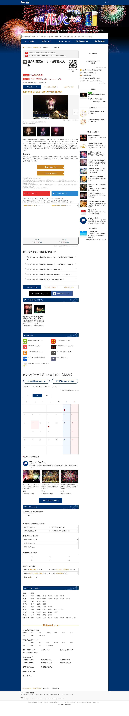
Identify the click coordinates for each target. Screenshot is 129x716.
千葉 (52, 37)
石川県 (32, 604)
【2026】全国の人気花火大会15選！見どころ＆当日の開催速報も (47, 55)
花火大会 (31, 87)
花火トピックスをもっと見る (51, 500)
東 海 (25, 607)
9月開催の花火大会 (46, 662)
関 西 (25, 609)
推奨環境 (46, 702)
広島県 (32, 612)
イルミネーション (69, 694)
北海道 (33, 37)
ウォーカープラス (24, 694)
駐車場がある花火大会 (30, 531)
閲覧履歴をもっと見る (99, 101)
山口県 (44, 612)
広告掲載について (76, 702)
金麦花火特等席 (100, 41)
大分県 (56, 617)
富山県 (38, 604)
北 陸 (25, 604)
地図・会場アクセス (51, 167)
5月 (32, 556)
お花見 (37, 694)
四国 (83, 37)
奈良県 (50, 609)
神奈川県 (39, 598)
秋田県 (50, 596)
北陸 (61, 37)
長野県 (38, 601)
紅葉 (64, 694)
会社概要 (83, 702)
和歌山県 (56, 609)
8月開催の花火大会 (28, 662)
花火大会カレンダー (28, 657)
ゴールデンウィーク (44, 694)
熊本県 (50, 617)
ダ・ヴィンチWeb (31, 699)
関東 (42, 37)
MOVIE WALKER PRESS (51, 699)
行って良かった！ (66, 193)
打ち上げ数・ (50, 87)
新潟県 (44, 601)
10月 (69, 560)
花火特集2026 (26, 37)
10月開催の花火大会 (65, 662)
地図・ (68, 87)
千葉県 (44, 598)
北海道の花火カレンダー (30, 539)
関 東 (25, 598)
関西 (72, 37)
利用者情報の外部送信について (93, 702)
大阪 (75, 37)
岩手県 (44, 596)
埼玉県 (50, 598)
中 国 (25, 612)
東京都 (32, 598)
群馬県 (56, 598)
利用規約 (31, 702)
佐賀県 (38, 617)
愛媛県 (38, 615)
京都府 (38, 609)
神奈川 (48, 37)
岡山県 (38, 612)
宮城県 (32, 596)
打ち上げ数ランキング (29, 650)
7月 (69, 556)
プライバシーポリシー (38, 702)
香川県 (32, 615)
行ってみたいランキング (66, 650)
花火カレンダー (47, 41)
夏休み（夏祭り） (57, 694)
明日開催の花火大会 (29, 547)
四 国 (25, 615)
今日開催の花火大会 (82, 41)
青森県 (38, 596)
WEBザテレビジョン (41, 699)
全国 (24, 642)
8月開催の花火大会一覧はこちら (69, 390)
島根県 (56, 612)
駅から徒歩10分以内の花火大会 (60, 531)
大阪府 (32, 609)
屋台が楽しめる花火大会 (58, 527)
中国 (79, 37)
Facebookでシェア (63, 293)
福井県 (44, 604)
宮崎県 (62, 617)
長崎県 (44, 617)
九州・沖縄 (88, 37)
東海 (65, 37)
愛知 (68, 37)
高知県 (50, 615)
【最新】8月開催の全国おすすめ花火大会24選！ (42, 53)
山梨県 (32, 601)
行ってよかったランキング (30, 652)
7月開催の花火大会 (65, 660)
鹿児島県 (68, 617)
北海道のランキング (33, 570)
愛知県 (32, 607)
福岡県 (32, 617)
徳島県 (44, 615)
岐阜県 (38, 607)
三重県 (44, 607)
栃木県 (62, 598)
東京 (45, 37)
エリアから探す (29, 41)
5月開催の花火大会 (28, 660)
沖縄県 (74, 617)
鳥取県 (50, 612)
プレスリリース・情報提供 (61, 702)
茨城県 (68, 598)
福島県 (62, 596)
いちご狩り (32, 694)
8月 (32, 560)
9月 (51, 560)
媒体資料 (70, 702)
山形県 (56, 596)
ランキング (33, 205)
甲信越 (56, 37)
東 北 (25, 596)
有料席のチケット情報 (29, 671)
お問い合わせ (52, 702)
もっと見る (102, 83)
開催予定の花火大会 (29, 527)
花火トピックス (27, 676)
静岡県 (50, 607)
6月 (51, 556)
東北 (38, 37)
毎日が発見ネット (60, 699)
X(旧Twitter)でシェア (41, 293)
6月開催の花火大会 (46, 660)
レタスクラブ (24, 699)
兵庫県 (44, 609)
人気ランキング (65, 41)
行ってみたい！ (38, 193)
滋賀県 (62, 609)
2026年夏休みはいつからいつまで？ (96, 239)
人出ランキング (45, 650)
